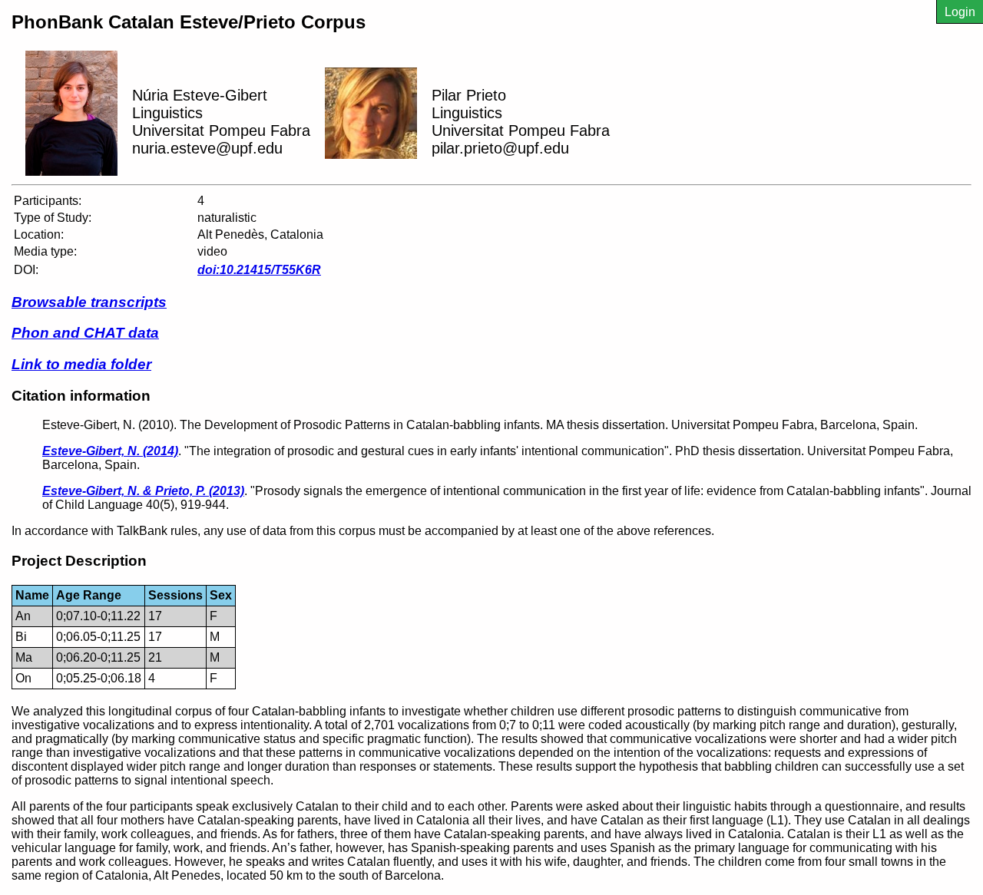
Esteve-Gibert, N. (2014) (110, 450)
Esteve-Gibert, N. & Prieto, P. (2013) (143, 490)
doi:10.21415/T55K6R (259, 269)
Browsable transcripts (89, 302)
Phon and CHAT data (85, 333)
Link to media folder (81, 364)
